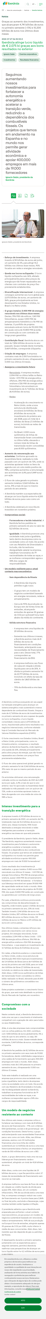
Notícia (26, 10)
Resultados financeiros (29, 60)
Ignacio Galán (9, 54)
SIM (23, 1308)
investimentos (9, 60)
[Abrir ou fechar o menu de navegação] (41, 4)
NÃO (23, 1300)
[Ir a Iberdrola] (11, 4)
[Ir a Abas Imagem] (13, 197)
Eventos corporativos (28, 54)
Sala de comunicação (14, 10)
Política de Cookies (33, 1289)
